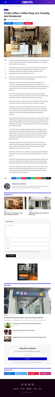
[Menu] (5, 2)
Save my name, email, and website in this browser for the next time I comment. (23, 251)
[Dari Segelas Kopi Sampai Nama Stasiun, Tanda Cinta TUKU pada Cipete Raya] (27, 300)
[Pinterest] (5, 74)
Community (29, 388)
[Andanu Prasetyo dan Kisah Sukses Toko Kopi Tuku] (7, 332)
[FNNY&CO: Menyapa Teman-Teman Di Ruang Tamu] (40, 203)
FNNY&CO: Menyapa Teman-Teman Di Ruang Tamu (39, 213)
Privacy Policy (35, 362)
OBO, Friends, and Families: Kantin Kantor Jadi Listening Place (13, 213)
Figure (35, 388)
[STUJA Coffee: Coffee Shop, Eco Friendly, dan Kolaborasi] (27, 41)
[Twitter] (5, 67)
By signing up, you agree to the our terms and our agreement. (28, 362)
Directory (16, 388)
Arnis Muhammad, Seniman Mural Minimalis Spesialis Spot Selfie (27, 323)
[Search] (49, 2)
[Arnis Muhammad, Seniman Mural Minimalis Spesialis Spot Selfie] (7, 325)
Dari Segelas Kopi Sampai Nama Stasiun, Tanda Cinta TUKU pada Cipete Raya (23, 317)
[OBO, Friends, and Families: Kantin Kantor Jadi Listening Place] (15, 203)
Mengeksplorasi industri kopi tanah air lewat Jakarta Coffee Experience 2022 (29, 337)
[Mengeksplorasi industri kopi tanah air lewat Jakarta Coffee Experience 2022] (7, 339)
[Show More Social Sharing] (34, 23)
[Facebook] (5, 63)
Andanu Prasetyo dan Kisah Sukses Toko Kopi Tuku (24, 330)
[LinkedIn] (5, 70)
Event (40, 388)
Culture (6, 9)
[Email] (5, 77)
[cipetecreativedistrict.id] (27, 2)
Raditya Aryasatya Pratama (13, 19)
